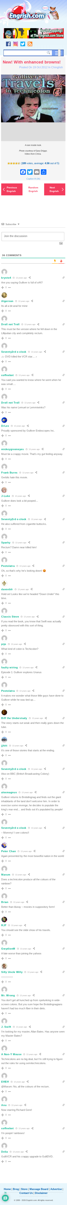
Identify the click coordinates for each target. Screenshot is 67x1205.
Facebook (8, 44)
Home (7, 1189)
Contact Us (26, 1193)
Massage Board (39, 1189)
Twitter (22, 44)
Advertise (56, 1189)
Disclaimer (41, 1193)
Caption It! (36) (33, 179)
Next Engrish (54, 189)
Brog (16, 1189)
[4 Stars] (16, 163)
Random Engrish (33, 189)
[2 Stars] (11, 163)
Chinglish (57, 67)
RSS (30, 44)
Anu (4, 1105)
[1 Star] (8, 163)
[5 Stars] (19, 163)
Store (24, 1189)
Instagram (15, 44)
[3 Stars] (14, 163)
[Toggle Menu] (59, 52)
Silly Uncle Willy (12, 972)
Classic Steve (10, 616)
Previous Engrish (12, 189)
